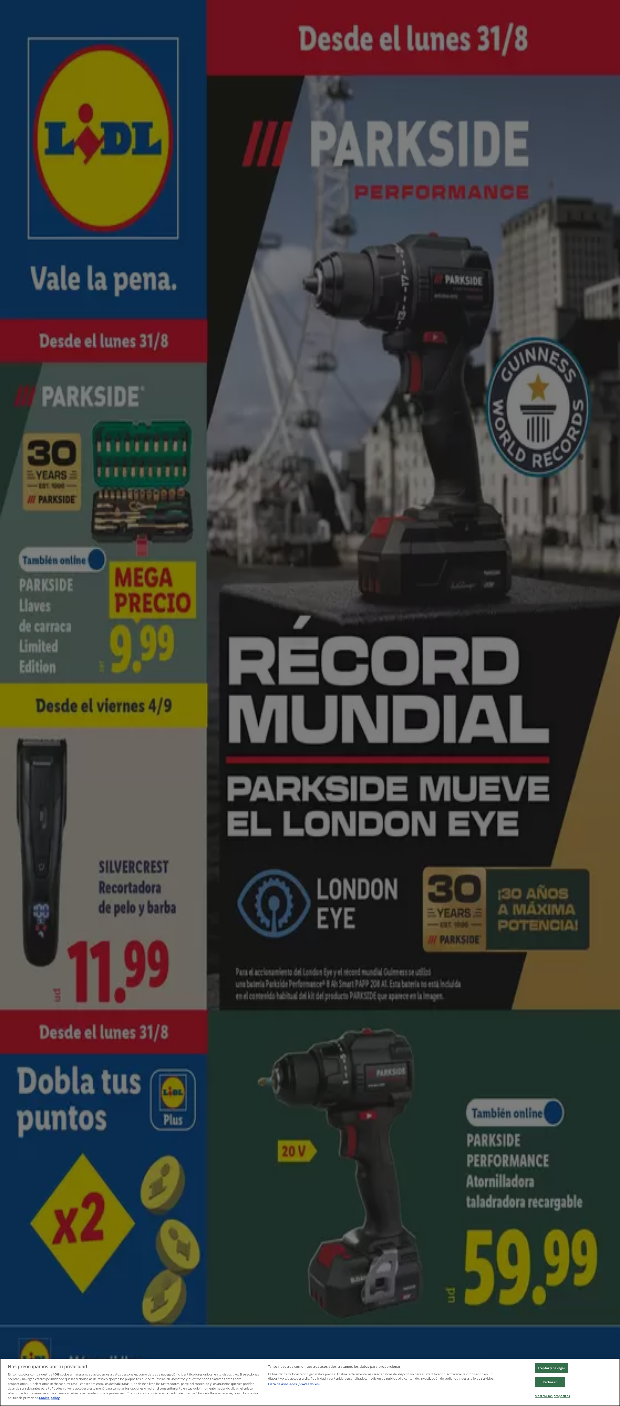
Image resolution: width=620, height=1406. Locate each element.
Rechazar (550, 1382)
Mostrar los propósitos (552, 1396)
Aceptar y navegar (551, 1368)
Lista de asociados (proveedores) (293, 1384)
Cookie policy (49, 1398)
